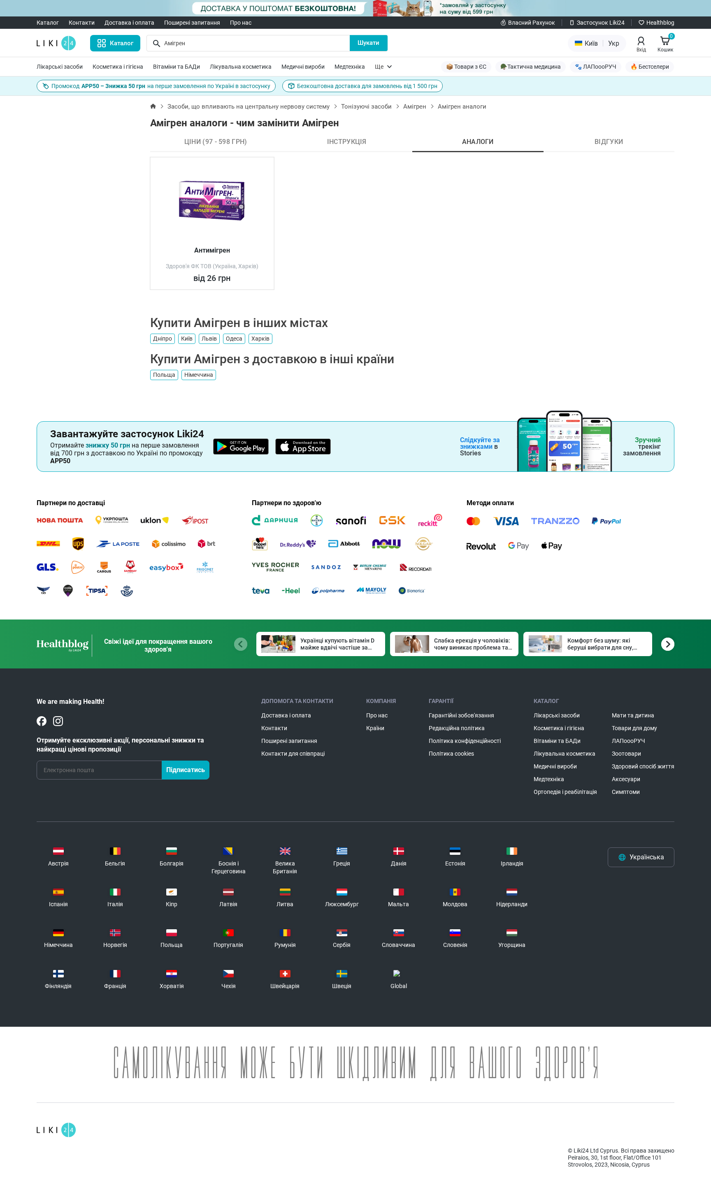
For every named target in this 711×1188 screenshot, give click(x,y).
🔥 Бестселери (649, 66)
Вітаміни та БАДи (176, 66)
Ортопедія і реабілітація (565, 792)
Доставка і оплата (129, 22)
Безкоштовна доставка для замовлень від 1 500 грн (367, 86)
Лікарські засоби (60, 66)
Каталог (48, 22)
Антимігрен (212, 250)
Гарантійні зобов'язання (461, 715)
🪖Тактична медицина (530, 66)
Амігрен (414, 106)
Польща (164, 374)
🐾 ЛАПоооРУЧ (595, 66)
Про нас (240, 22)
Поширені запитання (192, 22)
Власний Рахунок (531, 22)
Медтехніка (350, 66)
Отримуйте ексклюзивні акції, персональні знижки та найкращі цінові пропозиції (120, 744)
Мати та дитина (633, 715)
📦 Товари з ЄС (466, 66)
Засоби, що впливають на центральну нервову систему (248, 106)
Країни (375, 728)
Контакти (82, 22)
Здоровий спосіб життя (643, 766)
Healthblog (660, 22)
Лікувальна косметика (241, 66)
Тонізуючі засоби (366, 106)
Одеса (234, 338)
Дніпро (162, 338)
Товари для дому (634, 728)
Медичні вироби (303, 66)
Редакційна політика (457, 728)
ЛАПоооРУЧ (628, 741)
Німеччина (198, 374)
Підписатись (185, 770)
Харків (260, 338)
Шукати (368, 42)
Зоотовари (626, 753)
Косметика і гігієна (118, 66)
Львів (209, 338)
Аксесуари (626, 779)
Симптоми (626, 792)
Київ (187, 338)
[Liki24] (56, 1130)
